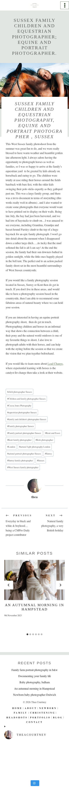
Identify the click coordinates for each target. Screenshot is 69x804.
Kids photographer (44, 439)
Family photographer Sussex (20, 426)
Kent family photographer (19, 439)
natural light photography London (34, 446)
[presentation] (34, 580)
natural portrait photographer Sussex (24, 453)
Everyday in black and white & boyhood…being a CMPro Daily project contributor (19, 525)
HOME (17, 708)
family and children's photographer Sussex (26, 419)
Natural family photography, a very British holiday (52, 523)
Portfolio (40, 717)
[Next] (60, 585)
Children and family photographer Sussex (26, 398)
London (11, 446)
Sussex (40, 460)
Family (20, 712)
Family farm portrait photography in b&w (35, 670)
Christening (42, 712)
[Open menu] (64, 5)
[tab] (27, 634)
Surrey (48, 453)
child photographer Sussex (19, 391)
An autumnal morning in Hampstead (34, 688)
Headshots (17, 717)
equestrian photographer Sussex (22, 412)
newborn (48, 708)
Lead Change (55, 363)
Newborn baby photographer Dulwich (34, 694)
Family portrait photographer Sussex (24, 433)
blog (58, 717)
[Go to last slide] (8, 585)
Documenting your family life (34, 676)
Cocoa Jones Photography (19, 405)
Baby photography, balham (34, 682)
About (31, 708)
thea (34, 496)
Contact (34, 722)
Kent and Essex (52, 433)
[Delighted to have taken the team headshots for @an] (34, 760)
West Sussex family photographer (22, 467)
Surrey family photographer (20, 460)
